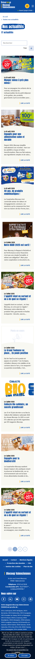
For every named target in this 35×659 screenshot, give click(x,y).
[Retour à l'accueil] (6, 2)
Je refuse (11, 655)
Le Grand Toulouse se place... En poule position (16, 352)
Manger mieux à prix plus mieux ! (16, 81)
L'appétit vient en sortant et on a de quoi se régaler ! (17, 297)
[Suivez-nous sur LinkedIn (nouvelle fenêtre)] (10, 599)
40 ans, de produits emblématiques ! (15, 192)
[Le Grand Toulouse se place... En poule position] (17, 335)
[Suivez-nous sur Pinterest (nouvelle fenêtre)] (30, 599)
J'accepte (24, 655)
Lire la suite (26, 103)
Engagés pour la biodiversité (15, 460)
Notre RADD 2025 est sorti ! (17, 245)
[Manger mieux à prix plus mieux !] (17, 65)
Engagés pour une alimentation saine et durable (15, 137)
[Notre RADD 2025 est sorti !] (17, 230)
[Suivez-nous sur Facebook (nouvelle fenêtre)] (3, 599)
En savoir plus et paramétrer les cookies (17, 651)
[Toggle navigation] (33, 6)
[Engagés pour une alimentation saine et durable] (17, 119)
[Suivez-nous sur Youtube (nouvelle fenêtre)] (17, 599)
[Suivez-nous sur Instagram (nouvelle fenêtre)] (23, 599)
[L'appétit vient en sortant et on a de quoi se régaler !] (17, 281)
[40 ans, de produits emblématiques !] (17, 176)
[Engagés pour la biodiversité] (17, 443)
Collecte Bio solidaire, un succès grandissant (16, 406)
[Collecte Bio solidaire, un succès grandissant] (17, 389)
